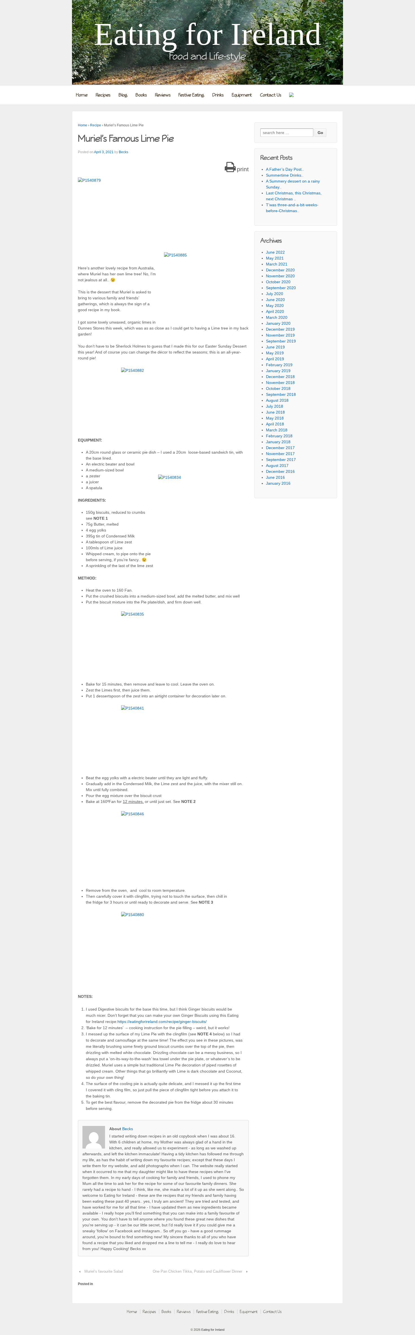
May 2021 (275, 258)
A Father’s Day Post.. (285, 169)
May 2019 (275, 353)
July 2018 (274, 406)
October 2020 (278, 282)
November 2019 (280, 335)
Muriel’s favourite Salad (103, 1271)
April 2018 (275, 424)
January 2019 (278, 370)
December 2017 (280, 447)
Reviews (163, 95)
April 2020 (275, 311)
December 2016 (280, 471)
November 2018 (280, 382)
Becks (123, 152)
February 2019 (279, 365)
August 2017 (277, 465)
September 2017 (281, 459)
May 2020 (275, 305)
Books (141, 95)
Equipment (242, 95)
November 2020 (280, 276)
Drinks (218, 95)
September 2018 (281, 394)
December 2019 (280, 329)
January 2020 (278, 323)
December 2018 (280, 376)
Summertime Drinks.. (284, 175)
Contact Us (270, 95)
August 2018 (277, 400)
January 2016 (278, 483)
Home (82, 95)
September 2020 (281, 288)
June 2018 (275, 412)
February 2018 (279, 436)
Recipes (103, 95)
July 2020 (274, 293)
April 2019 (275, 359)
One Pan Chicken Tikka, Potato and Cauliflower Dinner (197, 1271)
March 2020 (276, 317)
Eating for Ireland (207, 34)
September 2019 (281, 341)
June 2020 (275, 299)
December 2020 (280, 270)
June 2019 (275, 347)
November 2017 (280, 453)
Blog (123, 95)
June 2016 (275, 477)
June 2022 (275, 252)
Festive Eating (191, 95)
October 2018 (278, 388)
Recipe (95, 125)
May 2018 (275, 418)
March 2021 (276, 264)
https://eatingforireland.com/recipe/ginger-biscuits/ (162, 1021)
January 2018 (278, 442)
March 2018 (276, 430)
